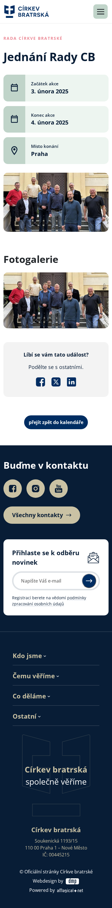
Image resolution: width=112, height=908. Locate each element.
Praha (39, 154)
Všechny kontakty (37, 515)
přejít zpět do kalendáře (56, 422)
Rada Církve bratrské (33, 38)
